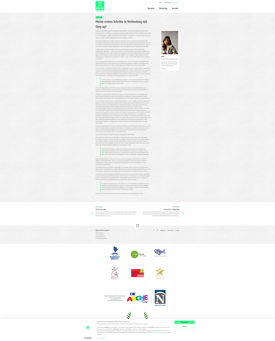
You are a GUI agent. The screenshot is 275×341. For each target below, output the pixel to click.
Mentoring (163, 8)
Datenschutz (170, 230)
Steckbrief (163, 68)
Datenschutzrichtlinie (158, 332)
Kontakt (175, 8)
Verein (160, 2)
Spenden (150, 8)
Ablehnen (184, 326)
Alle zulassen (184, 322)
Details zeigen (100, 338)
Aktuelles (176, 2)
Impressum (163, 230)
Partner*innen (167, 2)
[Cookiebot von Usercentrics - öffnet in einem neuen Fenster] (87, 338)
